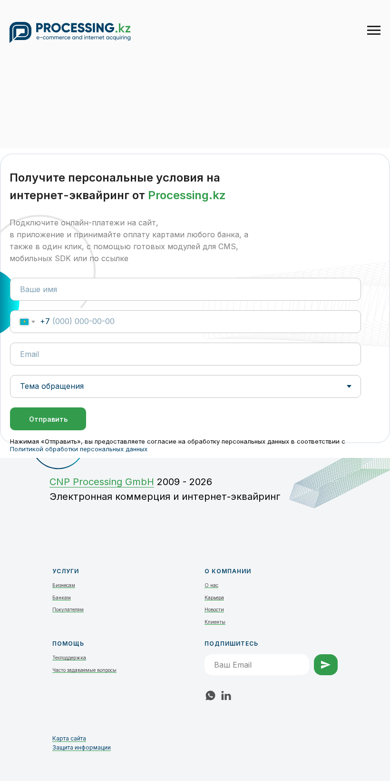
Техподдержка (69, 657)
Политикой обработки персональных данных (78, 449)
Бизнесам (63, 585)
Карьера (214, 597)
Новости (214, 609)
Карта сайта (69, 738)
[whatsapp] (210, 695)
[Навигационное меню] (373, 30)
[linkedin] (226, 695)
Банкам (61, 597)
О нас (211, 585)
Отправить (48, 419)
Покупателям (68, 609)
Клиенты (215, 622)
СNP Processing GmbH (101, 481)
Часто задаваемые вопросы (84, 670)
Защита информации (81, 747)
